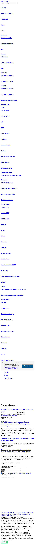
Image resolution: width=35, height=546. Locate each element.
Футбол (3, 204)
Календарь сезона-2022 (8, 194)
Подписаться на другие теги (9, 415)
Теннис (3, 107)
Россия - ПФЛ (5, 218)
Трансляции (4, 19)
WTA (2, 127)
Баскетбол (4, 35)
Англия (3, 230)
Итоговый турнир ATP (8, 156)
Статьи (3, 30)
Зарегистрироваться (25, 473)
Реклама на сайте (6, 514)
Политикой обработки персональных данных (11, 367)
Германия (4, 241)
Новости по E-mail (9, 512)
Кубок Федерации (6, 168)
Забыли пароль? (13, 473)
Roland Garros (5, 133)
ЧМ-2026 (3, 282)
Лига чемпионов (6, 253)
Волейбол (4, 72)
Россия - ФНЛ (5, 213)
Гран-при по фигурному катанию (11, 175)
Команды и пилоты (7, 200)
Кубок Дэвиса (5, 162)
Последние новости (6, 13)
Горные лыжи (5, 308)
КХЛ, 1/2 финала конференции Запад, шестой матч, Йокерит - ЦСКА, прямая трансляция (15, 424)
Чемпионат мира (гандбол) (9, 100)
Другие (3, 354)
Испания (3, 224)
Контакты (31, 512)
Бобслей (3, 302)
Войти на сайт (5, 1)
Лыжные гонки (5, 104)
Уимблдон (4, 139)
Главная (3, 7)
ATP (2, 122)
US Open (3, 150)
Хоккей (3, 286)
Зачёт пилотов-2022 (7, 182)
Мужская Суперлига (7, 75)
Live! (7, 204)
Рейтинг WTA (5, 116)
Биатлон (3, 54)
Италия (3, 236)
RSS (2, 512)
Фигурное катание (6, 172)
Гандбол (3, 85)
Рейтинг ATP (5, 110)
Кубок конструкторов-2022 (9, 188)
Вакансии (25, 512)
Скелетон (4, 342)
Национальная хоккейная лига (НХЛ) (12, 295)
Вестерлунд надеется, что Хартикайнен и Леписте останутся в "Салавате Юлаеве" (16, 451)
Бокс (2, 68)
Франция (3, 247)
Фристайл (4, 348)
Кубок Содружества (7, 62)
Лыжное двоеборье (6, 319)
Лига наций (4, 270)
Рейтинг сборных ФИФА (8, 265)
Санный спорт (5, 337)
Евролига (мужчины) (7, 43)
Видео (2, 25)
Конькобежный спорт (7, 314)
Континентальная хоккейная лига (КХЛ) (13, 289)
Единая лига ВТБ (6, 38)
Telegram (18, 512)
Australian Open (5, 145)
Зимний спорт (5, 299)
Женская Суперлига (7, 81)
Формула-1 (4, 179)
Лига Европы (5, 259)
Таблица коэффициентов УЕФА (10, 276)
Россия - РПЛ (5, 207)
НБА (2, 49)
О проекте (14, 514)
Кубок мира (4, 56)
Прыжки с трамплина (7, 331)
